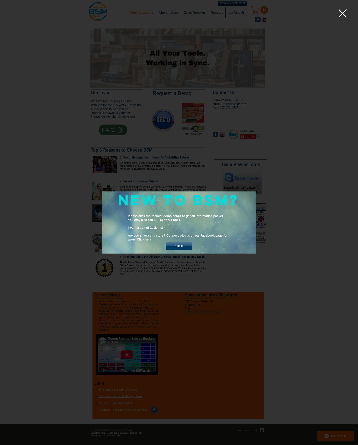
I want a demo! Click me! (145, 227)
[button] (343, 13)
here (148, 239)
